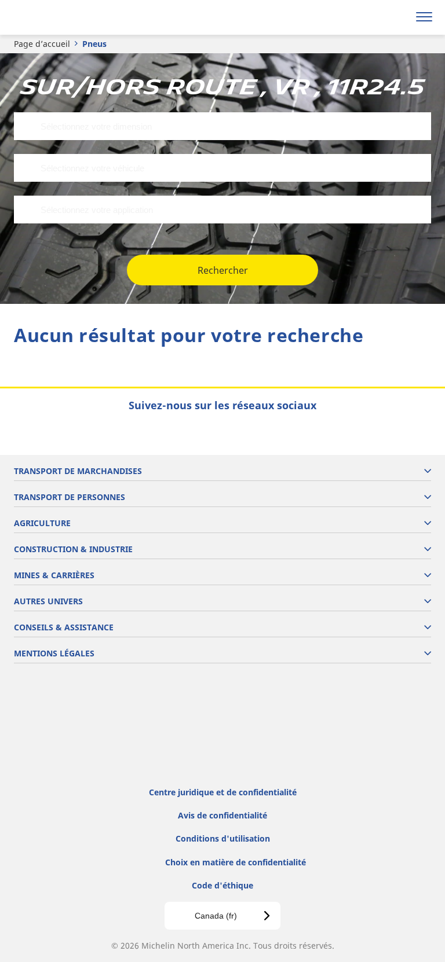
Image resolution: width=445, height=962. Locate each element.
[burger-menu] (424, 17)
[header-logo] (54, 17)
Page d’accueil (42, 43)
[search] (396, 17)
